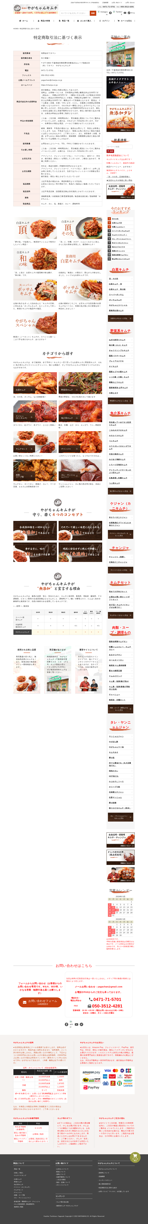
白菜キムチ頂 (117, 223)
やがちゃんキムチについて (108, 1169)
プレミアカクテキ (116, 361)
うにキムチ (113, 441)
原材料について (104, 1173)
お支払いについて (62, 1169)
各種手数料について (63, 1177)
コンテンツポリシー (105, 1180)
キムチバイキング (20, 1175)
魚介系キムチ (18, 1184)
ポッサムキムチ (115, 300)
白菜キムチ (18, 1179)
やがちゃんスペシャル (118, 305)
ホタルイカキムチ (116, 435)
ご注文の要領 (61, 1179)
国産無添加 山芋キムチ (118, 388)
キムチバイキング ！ (119, 235)
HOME (15, 28)
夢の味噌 (112, 803)
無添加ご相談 (18, 1207)
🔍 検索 (110, 151)
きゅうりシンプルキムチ (119, 350)
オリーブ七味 (114, 787)
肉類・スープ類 (19, 1195)
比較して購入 (18, 1173)
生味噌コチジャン (116, 792)
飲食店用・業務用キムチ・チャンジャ (27, 1201)
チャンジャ (18, 1192)
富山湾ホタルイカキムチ (121, 259)
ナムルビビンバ (115, 676)
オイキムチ (113, 366)
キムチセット (18, 1190)
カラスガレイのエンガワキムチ (120, 447)
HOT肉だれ (114, 776)
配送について (61, 1172)
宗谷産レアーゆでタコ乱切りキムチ (120, 423)
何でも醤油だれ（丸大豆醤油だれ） (120, 764)
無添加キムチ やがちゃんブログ (67, 1206)
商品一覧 (17, 1169)
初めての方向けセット (118, 591)
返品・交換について (63, 1182)
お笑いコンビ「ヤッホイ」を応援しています (114, 1191)
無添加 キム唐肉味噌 (117, 665)
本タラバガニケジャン (120, 243)
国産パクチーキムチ (117, 356)
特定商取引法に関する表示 (108, 1188)
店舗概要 (105, 2)
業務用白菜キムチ (116, 310)
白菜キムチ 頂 (115, 284)
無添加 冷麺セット (117, 700)
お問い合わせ (130, 2)
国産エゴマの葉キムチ (118, 372)
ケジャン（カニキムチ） (22, 1187)
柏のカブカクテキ (118, 247)
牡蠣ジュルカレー (118, 227)
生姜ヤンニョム (115, 797)
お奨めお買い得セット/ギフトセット (119, 598)
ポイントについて (62, 1185)
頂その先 (115, 219)
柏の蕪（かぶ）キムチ (118, 345)
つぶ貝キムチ (114, 483)
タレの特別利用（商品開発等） (24, 1204)
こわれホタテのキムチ (118, 430)
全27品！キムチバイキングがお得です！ (119, 606)
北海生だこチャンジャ (118, 562)
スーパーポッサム (116, 295)
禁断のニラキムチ (116, 382)
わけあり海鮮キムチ (117, 459)
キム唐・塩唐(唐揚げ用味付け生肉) (119, 688)
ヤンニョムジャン (116, 736)
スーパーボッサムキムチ (121, 231)
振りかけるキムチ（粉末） (120, 808)
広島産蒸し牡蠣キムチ (118, 478)
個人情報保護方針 (105, 1184)
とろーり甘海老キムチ (118, 465)
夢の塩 (112, 758)
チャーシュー (114, 694)
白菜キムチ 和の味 (117, 289)
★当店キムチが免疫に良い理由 (119, 180)
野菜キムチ (18, 1182)
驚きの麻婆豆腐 (115, 671)
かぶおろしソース (116, 781)
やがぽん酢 (113, 742)
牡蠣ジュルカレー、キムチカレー (120, 648)
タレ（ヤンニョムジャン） (122, 239)
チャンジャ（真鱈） (117, 557)
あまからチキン (115, 655)
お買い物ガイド (117, 2)
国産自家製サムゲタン (120, 255)
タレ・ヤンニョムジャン (22, 1198)
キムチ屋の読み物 (62, 1202)
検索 (93, 13)
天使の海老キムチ (116, 454)
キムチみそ (113, 752)
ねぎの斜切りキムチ (117, 340)
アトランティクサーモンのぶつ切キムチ (120, 471)
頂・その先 (113, 279)
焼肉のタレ (113, 771)
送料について (61, 1174)
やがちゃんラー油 (116, 747)
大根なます (113, 393)
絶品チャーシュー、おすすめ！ (119, 167)
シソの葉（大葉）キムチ (119, 377)
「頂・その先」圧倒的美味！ (118, 177)
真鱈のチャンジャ (118, 251)
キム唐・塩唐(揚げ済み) (119, 681)
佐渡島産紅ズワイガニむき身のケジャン (120, 524)
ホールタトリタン (116, 660)
